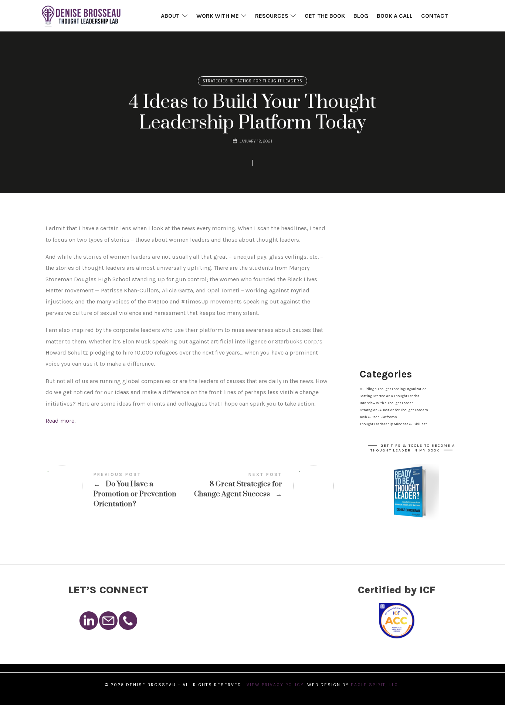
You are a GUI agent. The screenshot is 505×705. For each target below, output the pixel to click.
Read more (59, 420)
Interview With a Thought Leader (386, 403)
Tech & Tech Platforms (378, 417)
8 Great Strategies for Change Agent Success (261, 486)
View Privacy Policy (275, 684)
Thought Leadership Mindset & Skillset (393, 424)
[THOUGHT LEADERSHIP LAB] (81, 15)
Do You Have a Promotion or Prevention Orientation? (115, 491)
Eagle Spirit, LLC (375, 684)
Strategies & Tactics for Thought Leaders (252, 80)
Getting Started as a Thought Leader (389, 396)
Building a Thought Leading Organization (393, 389)
